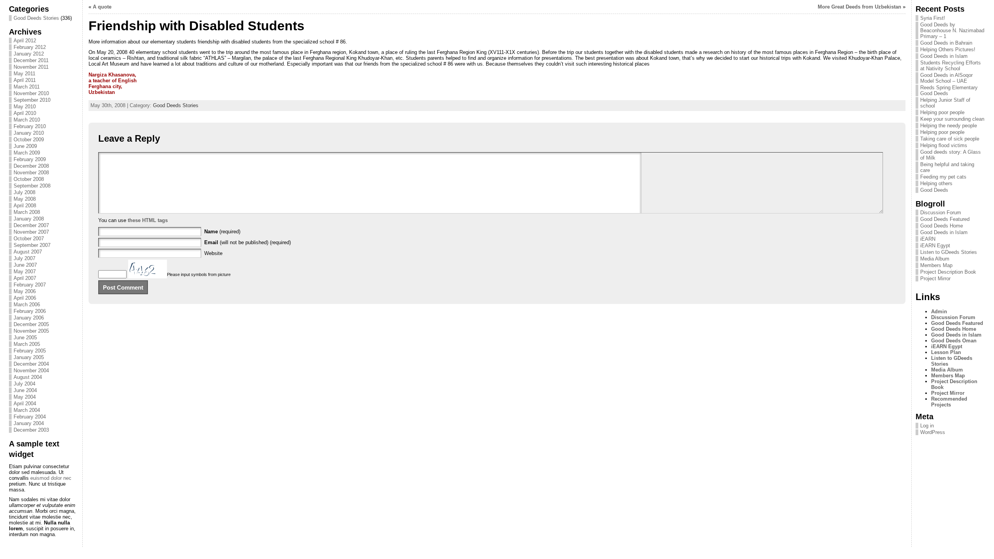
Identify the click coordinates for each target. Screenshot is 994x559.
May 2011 (24, 73)
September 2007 (32, 245)
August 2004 (28, 377)
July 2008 (24, 192)
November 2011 (31, 67)
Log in (927, 426)
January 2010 (29, 133)
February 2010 (30, 126)
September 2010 (32, 100)
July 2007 (24, 258)
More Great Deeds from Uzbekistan (859, 7)
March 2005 (27, 344)
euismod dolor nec (50, 478)
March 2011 (27, 87)
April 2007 (25, 278)
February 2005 (30, 351)
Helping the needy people (948, 125)
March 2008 (27, 212)
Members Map (936, 265)
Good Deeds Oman (954, 341)
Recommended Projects (949, 402)
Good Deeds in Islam (944, 56)
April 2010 (25, 113)
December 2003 (31, 430)
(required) (222, 231)
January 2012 (29, 54)
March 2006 (27, 304)
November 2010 (31, 93)
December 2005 (31, 324)
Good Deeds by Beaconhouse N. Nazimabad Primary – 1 (952, 30)
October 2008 (29, 179)
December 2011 (31, 60)
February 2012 (30, 47)
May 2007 (25, 271)
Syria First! (932, 18)
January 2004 (29, 423)
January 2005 (29, 357)
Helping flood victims (943, 145)
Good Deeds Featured (945, 219)
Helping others (936, 183)
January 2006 (29, 318)
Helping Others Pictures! (947, 49)
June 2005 (25, 337)
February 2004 (30, 417)
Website (213, 253)
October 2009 (29, 139)
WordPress (932, 432)
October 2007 (29, 238)
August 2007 (28, 252)
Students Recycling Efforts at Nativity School (950, 65)
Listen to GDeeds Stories (948, 252)
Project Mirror (935, 278)
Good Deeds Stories (36, 18)
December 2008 (31, 166)
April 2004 (25, 403)
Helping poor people (942, 112)
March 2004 (27, 410)
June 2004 (25, 390)
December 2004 (31, 364)
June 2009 (25, 146)
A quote (102, 7)
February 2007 (30, 285)
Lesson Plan (946, 352)
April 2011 (25, 80)
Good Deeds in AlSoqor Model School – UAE (946, 78)
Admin (939, 311)
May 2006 (25, 291)
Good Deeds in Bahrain (946, 43)
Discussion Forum (940, 212)
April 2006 (25, 298)
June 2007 (25, 265)
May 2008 (25, 199)
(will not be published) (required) (247, 242)
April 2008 (25, 205)
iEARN (927, 239)
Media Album (934, 259)
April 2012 (25, 40)
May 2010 (25, 106)
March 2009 (27, 153)
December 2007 (31, 225)
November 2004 (31, 370)
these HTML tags (148, 220)
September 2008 (32, 186)
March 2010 (27, 120)
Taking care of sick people (949, 139)
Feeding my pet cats (943, 177)
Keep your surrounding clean (952, 119)
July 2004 (24, 384)
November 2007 (31, 232)
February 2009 (30, 159)
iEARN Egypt (935, 245)
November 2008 (31, 172)
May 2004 (25, 397)
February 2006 (30, 311)
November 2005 (31, 331)
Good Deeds (934, 190)
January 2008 (29, 219)
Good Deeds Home (941, 226)
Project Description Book (948, 272)
